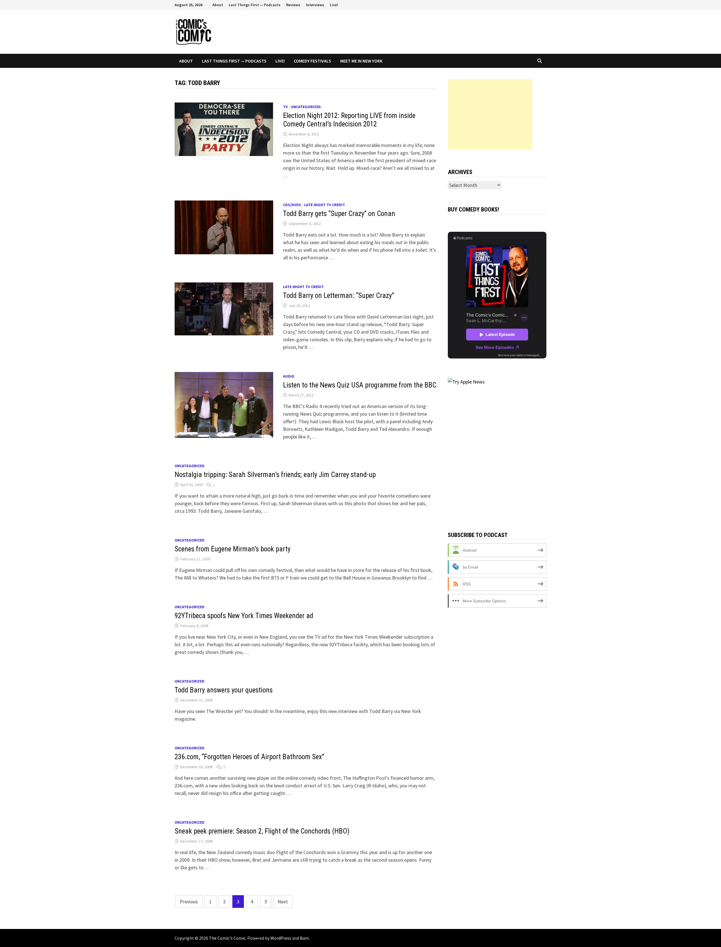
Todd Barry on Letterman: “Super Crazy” (338, 295)
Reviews (293, 4)
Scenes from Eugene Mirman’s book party (232, 549)
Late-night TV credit (324, 204)
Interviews (315, 4)
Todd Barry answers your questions (224, 690)
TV (285, 106)
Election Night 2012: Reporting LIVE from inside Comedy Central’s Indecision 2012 (349, 120)
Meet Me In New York (361, 61)
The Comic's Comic (227, 938)
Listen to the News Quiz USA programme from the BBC (359, 385)
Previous (189, 901)
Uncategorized (306, 106)
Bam (304, 938)
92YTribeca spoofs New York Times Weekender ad (244, 616)
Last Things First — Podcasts (255, 4)
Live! (334, 4)
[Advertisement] (490, 114)
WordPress (280, 938)
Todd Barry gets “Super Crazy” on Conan (339, 214)
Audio (288, 376)
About (217, 4)
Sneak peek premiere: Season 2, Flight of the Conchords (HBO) (262, 831)
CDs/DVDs (292, 204)
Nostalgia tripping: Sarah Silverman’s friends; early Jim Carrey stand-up (275, 475)
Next (283, 901)
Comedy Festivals (312, 61)
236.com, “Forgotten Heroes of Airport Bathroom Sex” (249, 757)
